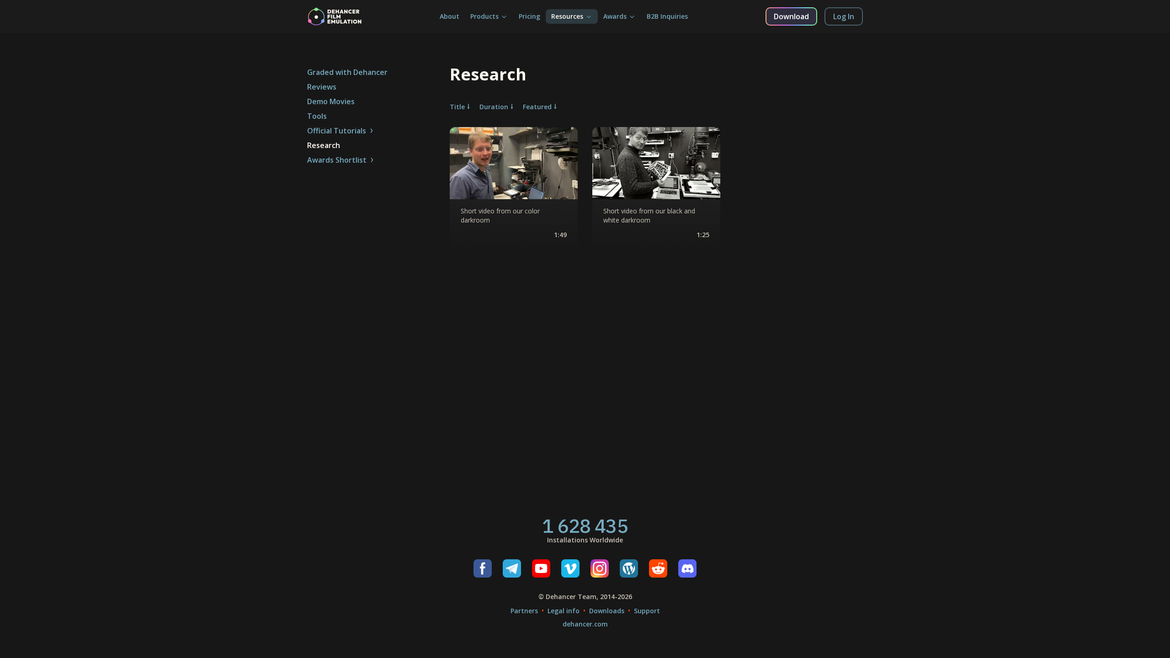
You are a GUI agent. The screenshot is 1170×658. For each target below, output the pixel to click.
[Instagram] (599, 568)
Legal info (564, 610)
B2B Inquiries (667, 16)
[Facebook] (482, 568)
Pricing (529, 16)
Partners (524, 610)
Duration (493, 106)
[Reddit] (658, 568)
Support (647, 610)
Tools (317, 116)
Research (323, 145)
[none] (514, 188)
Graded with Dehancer (347, 72)
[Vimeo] (570, 568)
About (449, 16)
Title (457, 106)
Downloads (606, 610)
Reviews (321, 86)
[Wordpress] (629, 568)
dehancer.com (585, 624)
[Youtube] (541, 568)
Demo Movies (331, 101)
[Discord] (687, 568)
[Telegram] (512, 568)
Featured (537, 106)
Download (791, 16)
